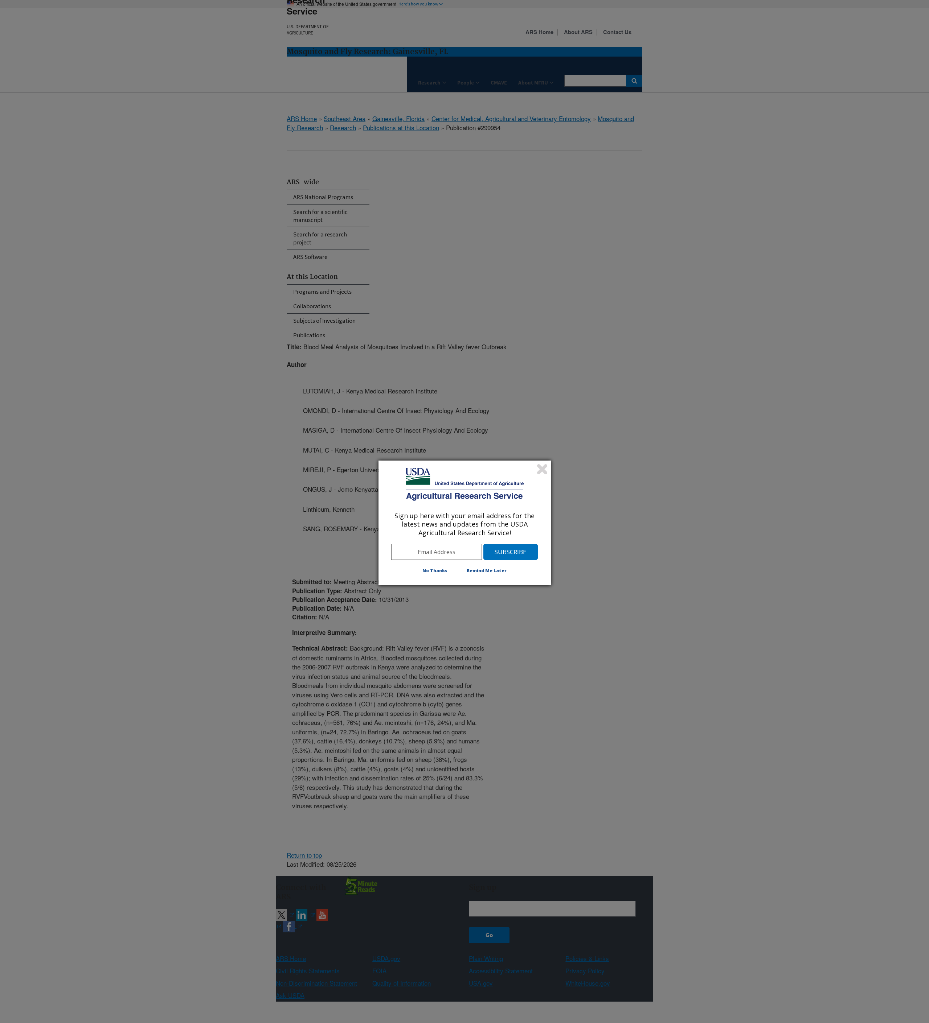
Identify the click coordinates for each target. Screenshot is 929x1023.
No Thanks (434, 571)
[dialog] (464, 523)
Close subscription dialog (542, 469)
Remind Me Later (487, 571)
